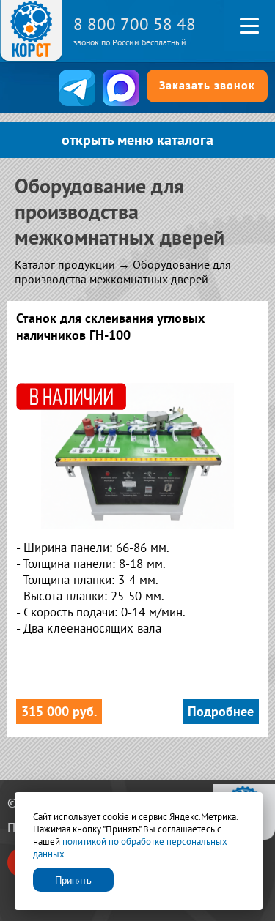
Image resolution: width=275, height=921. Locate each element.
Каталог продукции (65, 264)
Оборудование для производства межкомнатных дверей (123, 271)
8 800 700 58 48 (134, 23)
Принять (73, 880)
